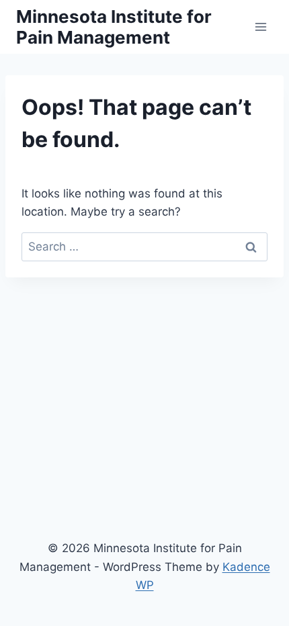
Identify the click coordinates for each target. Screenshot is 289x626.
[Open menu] (260, 26)
